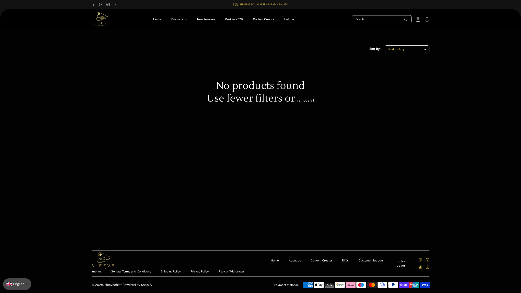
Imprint (96, 271)
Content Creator (321, 260)
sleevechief (113, 285)
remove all (305, 100)
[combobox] (375, 19)
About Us (295, 260)
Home (275, 260)
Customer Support (371, 260)
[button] (179, 19)
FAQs (345, 260)
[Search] (406, 19)
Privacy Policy (200, 271)
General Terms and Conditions (131, 271)
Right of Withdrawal (231, 271)
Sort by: (375, 49)
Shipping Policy (171, 271)
